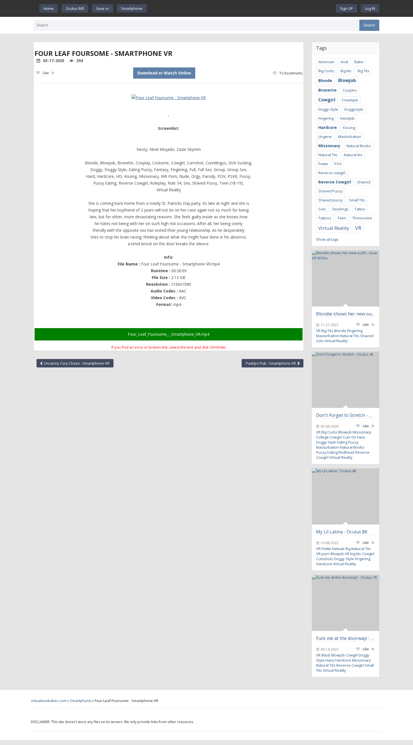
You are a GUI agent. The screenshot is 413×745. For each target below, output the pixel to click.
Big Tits (363, 70)
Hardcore (327, 127)
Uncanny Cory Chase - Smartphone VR (76, 363)
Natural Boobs (358, 145)
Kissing (349, 127)
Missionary (329, 145)
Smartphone (131, 8)
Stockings (340, 209)
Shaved (363, 182)
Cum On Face (354, 437)
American (326, 61)
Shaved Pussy (330, 191)
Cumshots (324, 558)
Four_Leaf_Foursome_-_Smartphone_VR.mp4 (168, 334)
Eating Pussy (347, 442)
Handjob (347, 118)
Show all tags (327, 239)
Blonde (325, 80)
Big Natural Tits (358, 548)
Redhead (346, 452)
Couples (350, 90)
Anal (344, 61)
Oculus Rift (75, 8)
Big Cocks (326, 70)
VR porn (323, 553)
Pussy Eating (327, 452)
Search (369, 25)
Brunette (327, 90)
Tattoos (324, 218)
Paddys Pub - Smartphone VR (271, 363)
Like (48, 73)
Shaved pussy (330, 200)
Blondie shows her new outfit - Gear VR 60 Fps (345, 314)
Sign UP (346, 8)
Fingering (326, 118)
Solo (322, 209)
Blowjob (347, 80)
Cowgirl (326, 100)
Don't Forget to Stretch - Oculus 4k (345, 415)
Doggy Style (328, 109)
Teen (341, 218)
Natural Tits (328, 154)
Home (49, 8)
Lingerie (325, 136)
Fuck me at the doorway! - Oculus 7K (345, 638)
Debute (338, 548)
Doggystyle (353, 109)
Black (325, 655)
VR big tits (353, 553)
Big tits (346, 70)
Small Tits (357, 200)
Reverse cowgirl (331, 172)
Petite (323, 163)
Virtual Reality (333, 228)
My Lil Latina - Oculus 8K (341, 532)
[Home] (241, 8)
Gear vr (102, 8)
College (322, 437)
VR (358, 227)
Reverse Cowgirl (334, 182)
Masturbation (349, 136)
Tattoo (360, 209)
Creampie (350, 100)
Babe (358, 61)
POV (338, 163)
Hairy (329, 660)
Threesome (362, 218)
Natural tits (353, 154)
